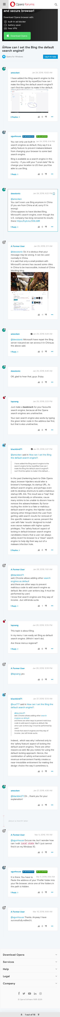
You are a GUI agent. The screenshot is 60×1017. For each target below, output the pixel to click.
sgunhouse (16, 136)
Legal (6, 976)
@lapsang (16, 674)
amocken (15, 72)
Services (8, 961)
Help (6, 969)
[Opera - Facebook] (19, 993)
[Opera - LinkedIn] (35, 993)
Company (9, 983)
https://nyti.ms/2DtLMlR (28, 221)
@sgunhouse (17, 840)
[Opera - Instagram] (40, 993)
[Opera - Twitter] (24, 993)
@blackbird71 (17, 575)
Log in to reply (50, 57)
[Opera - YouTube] (29, 993)
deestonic (15, 193)
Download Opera (19, 36)
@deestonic (17, 251)
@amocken (16, 199)
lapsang (14, 401)
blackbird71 (16, 449)
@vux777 (15, 704)
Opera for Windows (14, 57)
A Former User (18, 246)
